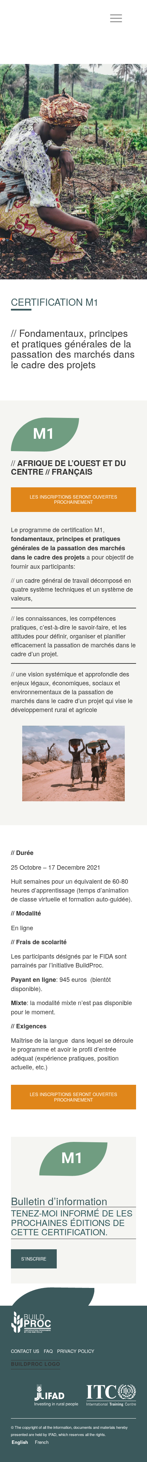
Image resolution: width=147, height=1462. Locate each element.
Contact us (25, 1351)
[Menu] (112, 15)
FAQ (48, 1351)
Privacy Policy (75, 1351)
